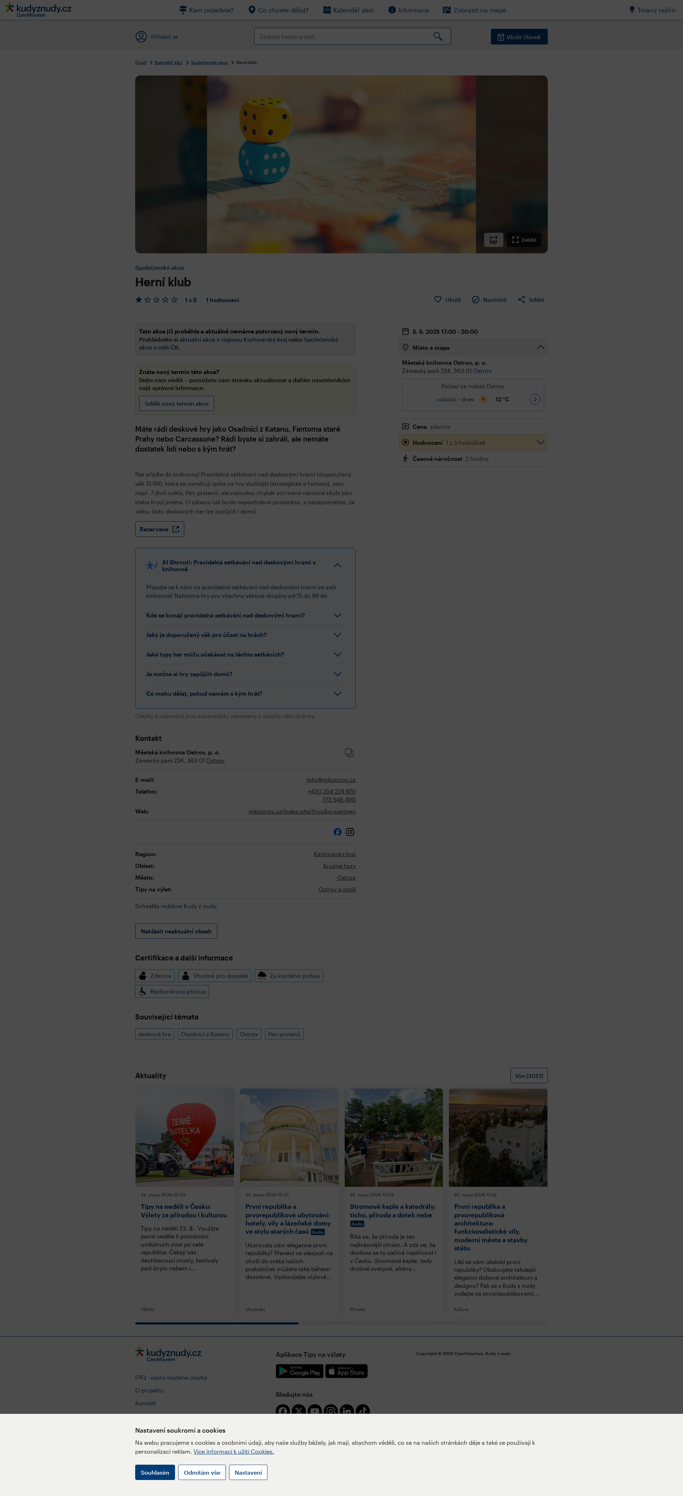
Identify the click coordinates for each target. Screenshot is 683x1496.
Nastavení (248, 1472)
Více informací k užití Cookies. (234, 1451)
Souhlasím (155, 1472)
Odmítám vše (202, 1472)
